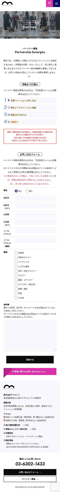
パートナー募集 (28, 479)
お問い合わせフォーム (28, 472)
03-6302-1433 (30, 464)
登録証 (45, 447)
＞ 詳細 (25, 425)
